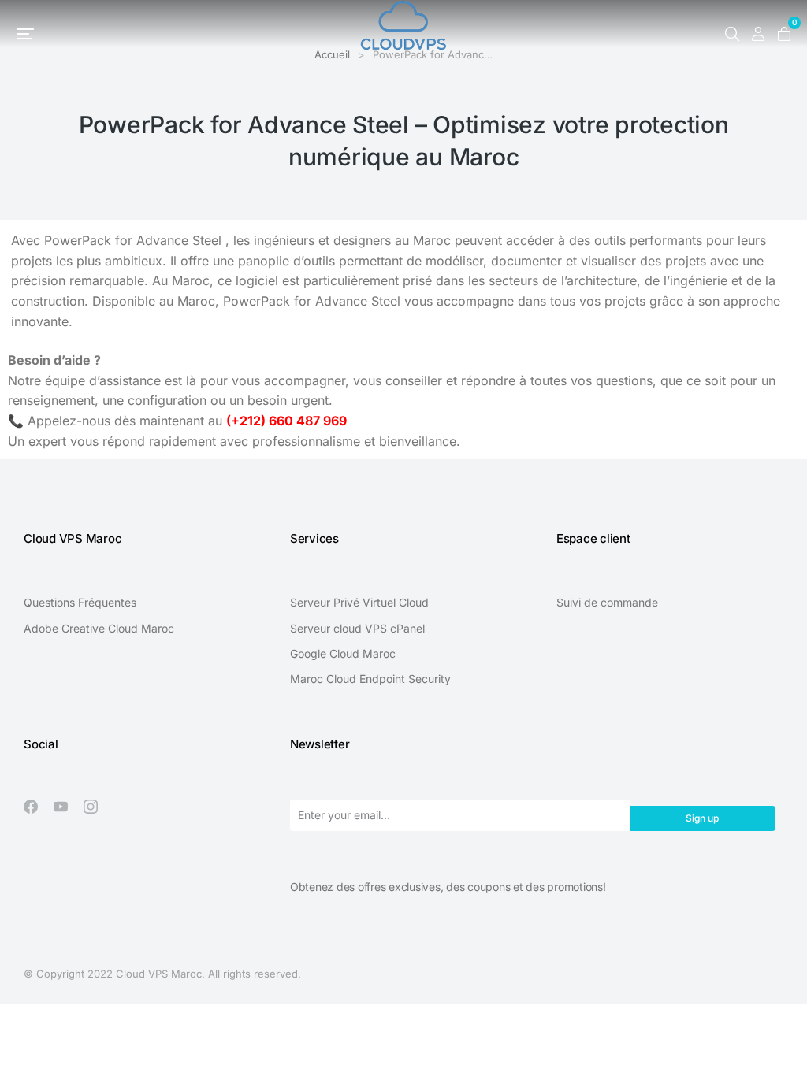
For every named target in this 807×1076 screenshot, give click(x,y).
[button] (25, 33)
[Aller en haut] (783, 1052)
